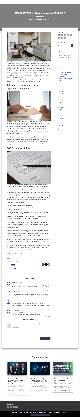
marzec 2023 (61, 100)
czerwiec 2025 (61, 86)
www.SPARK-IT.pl (11, 258)
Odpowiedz (48, 290)
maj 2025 (60, 89)
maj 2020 (60, 109)
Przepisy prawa (10, 268)
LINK (8, 143)
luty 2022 (60, 102)
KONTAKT (57, 2)
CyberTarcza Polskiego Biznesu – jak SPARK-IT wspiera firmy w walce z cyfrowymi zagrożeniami (65, 63)
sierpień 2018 (61, 123)
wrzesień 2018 (61, 120)
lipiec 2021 (61, 107)
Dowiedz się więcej (12, 393)
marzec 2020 (61, 111)
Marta (13, 282)
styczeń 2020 (61, 114)
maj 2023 (60, 98)
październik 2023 (62, 93)
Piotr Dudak (16, 291)
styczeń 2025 (61, 91)
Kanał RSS (61, 129)
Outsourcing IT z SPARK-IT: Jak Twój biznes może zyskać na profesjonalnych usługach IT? (66, 78)
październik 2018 (62, 118)
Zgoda (33, 414)
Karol (13, 310)
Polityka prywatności (43, 414)
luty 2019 (60, 116)
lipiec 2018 (61, 125)
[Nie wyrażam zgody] (78, 414)
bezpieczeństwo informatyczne (14, 266)
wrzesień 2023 (61, 95)
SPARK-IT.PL (63, 2)
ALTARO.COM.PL (70, 2)
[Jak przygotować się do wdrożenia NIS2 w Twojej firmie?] (63, 368)
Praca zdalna (23, 266)
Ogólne (13, 264)
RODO (14, 268)
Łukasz (13, 301)
